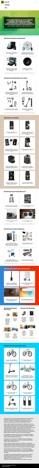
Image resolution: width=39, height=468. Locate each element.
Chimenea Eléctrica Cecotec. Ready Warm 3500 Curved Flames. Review (11, 300)
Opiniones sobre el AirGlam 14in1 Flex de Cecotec (27, 243)
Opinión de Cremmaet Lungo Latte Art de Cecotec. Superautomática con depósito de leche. (27, 133)
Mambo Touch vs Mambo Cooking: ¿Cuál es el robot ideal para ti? (15, 336)
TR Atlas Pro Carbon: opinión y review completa (27, 360)
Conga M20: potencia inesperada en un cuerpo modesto (27, 69)
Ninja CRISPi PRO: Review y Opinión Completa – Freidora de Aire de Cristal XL (23, 319)
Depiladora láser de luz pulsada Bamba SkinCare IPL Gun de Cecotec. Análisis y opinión (11, 260)
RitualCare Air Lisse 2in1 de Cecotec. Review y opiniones (27, 260)
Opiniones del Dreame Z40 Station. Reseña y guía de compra (27, 110)
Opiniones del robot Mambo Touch (15, 319)
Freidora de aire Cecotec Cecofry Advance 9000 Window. (31, 333)
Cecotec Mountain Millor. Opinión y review (11, 393)
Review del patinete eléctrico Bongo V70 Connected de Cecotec (11, 409)
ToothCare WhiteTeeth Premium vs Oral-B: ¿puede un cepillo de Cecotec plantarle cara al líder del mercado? (11, 244)
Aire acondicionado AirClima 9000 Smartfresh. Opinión (27, 300)
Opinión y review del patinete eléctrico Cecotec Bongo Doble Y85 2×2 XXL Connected (11, 376)
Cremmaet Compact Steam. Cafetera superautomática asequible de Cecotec (11, 183)
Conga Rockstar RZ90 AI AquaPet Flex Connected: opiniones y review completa (27, 93)
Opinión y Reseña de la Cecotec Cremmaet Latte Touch (27, 150)
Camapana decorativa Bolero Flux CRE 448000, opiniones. (11, 206)
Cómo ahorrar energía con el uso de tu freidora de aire (23, 333)
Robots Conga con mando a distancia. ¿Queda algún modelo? (12, 53)
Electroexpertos (7, 5)
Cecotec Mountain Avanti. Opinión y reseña (27, 393)
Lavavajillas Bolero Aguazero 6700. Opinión (27, 206)
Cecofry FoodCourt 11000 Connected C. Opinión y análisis (31, 319)
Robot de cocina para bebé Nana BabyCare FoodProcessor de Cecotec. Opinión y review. (7, 321)
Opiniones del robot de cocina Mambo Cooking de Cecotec (7, 335)
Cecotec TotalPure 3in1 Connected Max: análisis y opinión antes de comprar (11, 284)
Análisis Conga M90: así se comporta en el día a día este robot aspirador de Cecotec (27, 53)
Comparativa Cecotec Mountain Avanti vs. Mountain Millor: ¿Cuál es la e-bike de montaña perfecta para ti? (27, 376)
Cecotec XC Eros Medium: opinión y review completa (11, 360)
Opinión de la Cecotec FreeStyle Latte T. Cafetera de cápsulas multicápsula (27, 167)
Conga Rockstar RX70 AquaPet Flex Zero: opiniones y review (11, 109)
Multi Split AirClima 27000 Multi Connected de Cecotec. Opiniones (27, 284)
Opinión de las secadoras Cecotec (27, 221)
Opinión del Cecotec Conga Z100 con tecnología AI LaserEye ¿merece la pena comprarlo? (12, 69)
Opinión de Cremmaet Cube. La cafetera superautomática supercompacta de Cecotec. (11, 167)
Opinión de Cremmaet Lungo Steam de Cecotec (12, 132)
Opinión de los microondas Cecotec (11, 221)
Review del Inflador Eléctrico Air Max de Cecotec (27, 408)
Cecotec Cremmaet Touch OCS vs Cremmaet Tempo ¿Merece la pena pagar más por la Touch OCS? (11, 150)
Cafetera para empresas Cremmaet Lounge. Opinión (27, 183)
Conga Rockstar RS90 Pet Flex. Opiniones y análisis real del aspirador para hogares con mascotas (11, 93)
